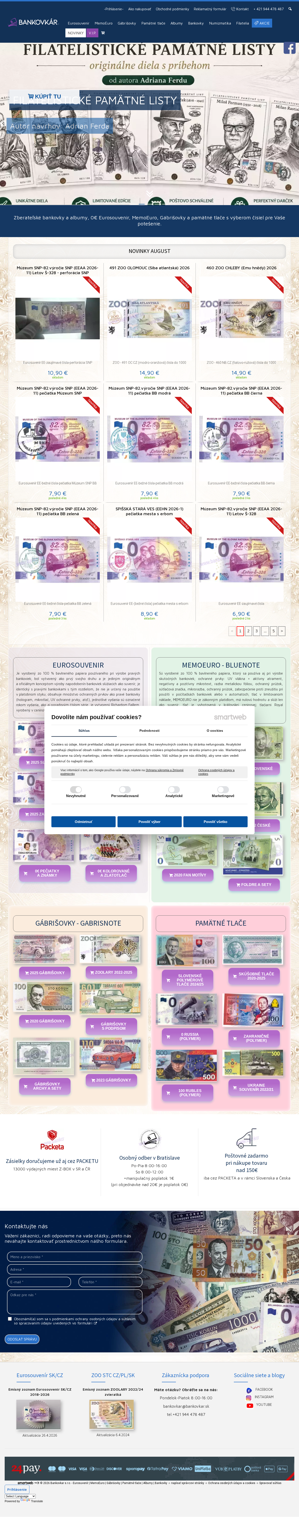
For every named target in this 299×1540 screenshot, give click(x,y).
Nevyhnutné (76, 796)
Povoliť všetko (215, 822)
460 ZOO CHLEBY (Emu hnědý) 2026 (241, 267)
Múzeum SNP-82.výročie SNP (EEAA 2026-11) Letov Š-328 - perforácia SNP (57, 270)
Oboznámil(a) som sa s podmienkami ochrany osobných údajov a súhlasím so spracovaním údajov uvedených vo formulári (74, 1321)
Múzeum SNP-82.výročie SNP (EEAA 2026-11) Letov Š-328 (241, 511)
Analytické (174, 796)
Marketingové (223, 796)
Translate (37, 1501)
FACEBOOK (264, 1389)
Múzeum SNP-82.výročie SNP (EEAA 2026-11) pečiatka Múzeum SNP (57, 391)
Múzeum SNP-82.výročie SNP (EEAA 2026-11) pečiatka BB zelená (57, 511)
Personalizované (125, 796)
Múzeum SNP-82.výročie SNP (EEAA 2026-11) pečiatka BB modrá (149, 391)
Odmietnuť (84, 822)
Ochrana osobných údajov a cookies (216, 772)
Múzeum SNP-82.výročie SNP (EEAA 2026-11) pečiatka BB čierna (241, 391)
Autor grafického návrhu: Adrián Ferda (80, 125)
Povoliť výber (149, 822)
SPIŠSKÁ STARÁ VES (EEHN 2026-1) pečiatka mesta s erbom (150, 511)
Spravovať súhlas (270, 1483)
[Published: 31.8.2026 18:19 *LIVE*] (36, 1483)
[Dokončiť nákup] (103, 32)
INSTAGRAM (264, 1397)
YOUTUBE (264, 1405)
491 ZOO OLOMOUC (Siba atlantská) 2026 (149, 267)
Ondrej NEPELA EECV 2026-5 (88, 100)
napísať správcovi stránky (187, 1483)
